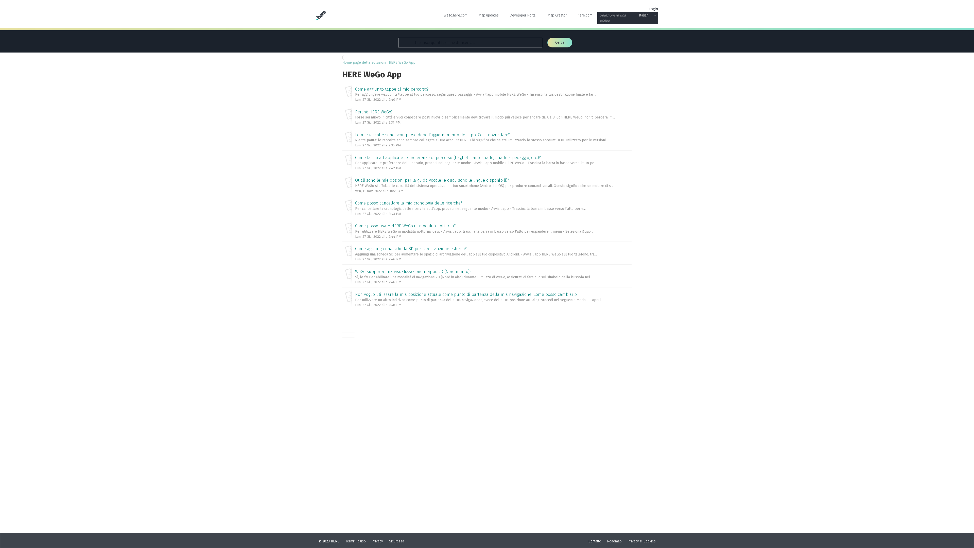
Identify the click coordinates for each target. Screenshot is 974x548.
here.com (585, 15)
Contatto (594, 541)
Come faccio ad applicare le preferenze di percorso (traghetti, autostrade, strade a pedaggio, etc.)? (448, 157)
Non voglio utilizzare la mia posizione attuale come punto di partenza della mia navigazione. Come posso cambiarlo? (466, 294)
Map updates (489, 15)
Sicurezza (396, 541)
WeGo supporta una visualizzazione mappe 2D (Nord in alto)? (413, 271)
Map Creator (557, 15)
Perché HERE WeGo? (374, 112)
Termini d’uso (355, 541)
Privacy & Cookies (642, 541)
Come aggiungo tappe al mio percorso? (392, 89)
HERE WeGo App (402, 62)
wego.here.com (455, 15)
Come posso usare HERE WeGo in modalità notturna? (405, 226)
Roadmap (614, 541)
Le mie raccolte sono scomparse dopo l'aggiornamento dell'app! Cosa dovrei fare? (432, 134)
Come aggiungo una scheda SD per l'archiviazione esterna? (411, 248)
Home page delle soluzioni (364, 62)
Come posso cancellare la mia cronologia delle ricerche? (408, 203)
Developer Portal (523, 15)
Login (653, 9)
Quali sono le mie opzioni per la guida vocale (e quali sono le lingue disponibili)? (432, 180)
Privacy (377, 541)
